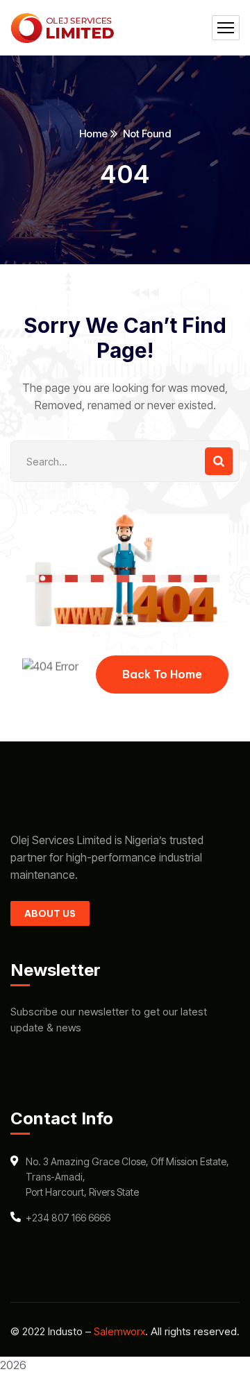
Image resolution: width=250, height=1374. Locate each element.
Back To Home (162, 674)
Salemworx (119, 1331)
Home (93, 133)
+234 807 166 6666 (68, 1217)
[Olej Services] (62, 28)
